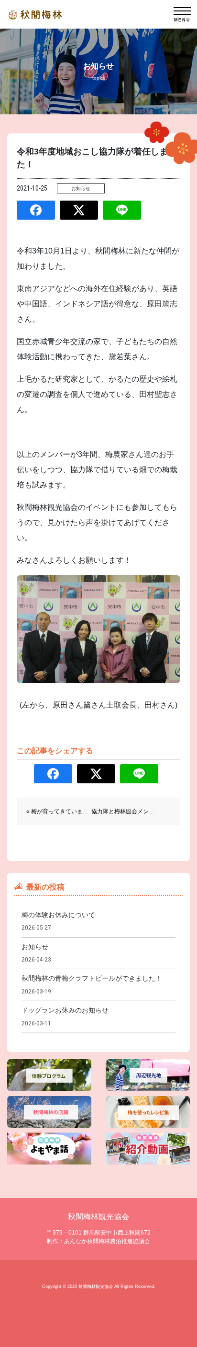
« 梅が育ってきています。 (60, 811)
